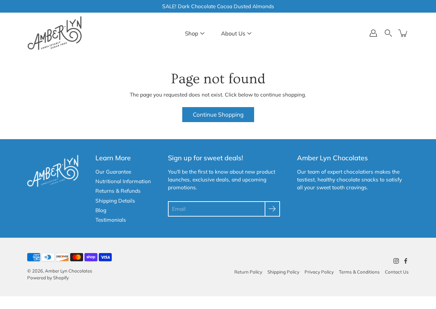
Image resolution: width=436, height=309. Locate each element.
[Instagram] (396, 261)
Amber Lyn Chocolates (68, 271)
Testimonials (110, 220)
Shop (191, 33)
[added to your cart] (403, 33)
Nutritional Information (123, 181)
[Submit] (272, 209)
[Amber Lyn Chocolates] (54, 33)
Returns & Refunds (118, 191)
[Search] (388, 33)
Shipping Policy (283, 272)
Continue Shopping (218, 114)
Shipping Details (115, 200)
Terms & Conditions (359, 272)
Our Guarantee (113, 171)
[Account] (373, 33)
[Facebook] (406, 261)
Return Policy (248, 272)
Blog (100, 210)
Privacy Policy (319, 272)
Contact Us (397, 272)
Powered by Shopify (48, 277)
